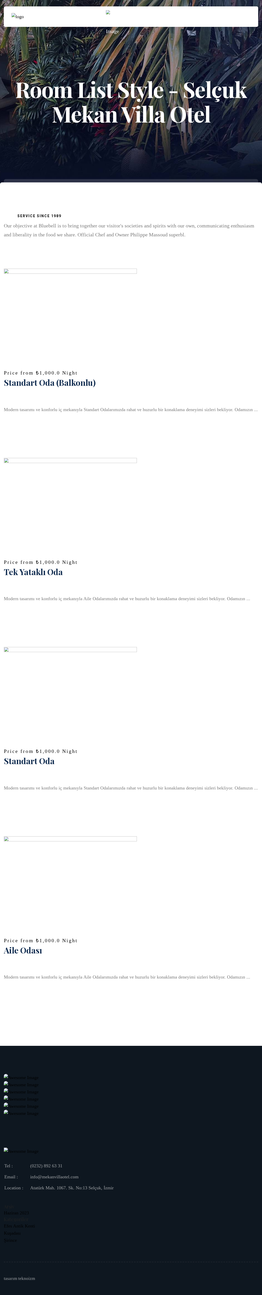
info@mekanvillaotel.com (54, 1176)
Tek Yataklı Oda (33, 571)
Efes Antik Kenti (19, 1225)
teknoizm (26, 1278)
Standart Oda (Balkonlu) (50, 382)
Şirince (10, 1240)
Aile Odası (23, 950)
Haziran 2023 (16, 1212)
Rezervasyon (230, 17)
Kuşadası (12, 1233)
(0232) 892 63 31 (46, 1165)
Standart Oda (29, 760)
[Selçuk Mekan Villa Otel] (18, 16)
